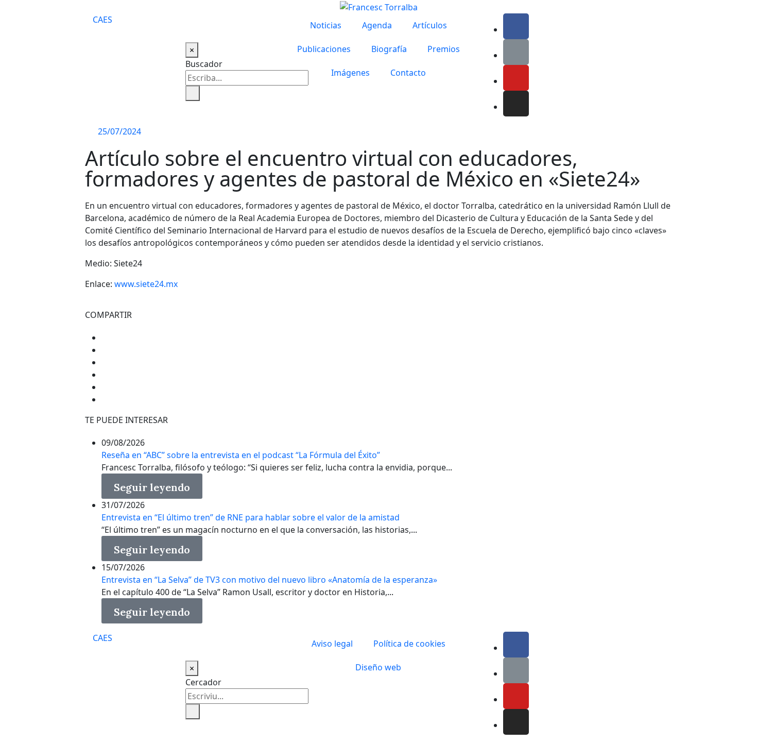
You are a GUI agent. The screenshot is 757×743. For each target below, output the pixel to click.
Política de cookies (409, 643)
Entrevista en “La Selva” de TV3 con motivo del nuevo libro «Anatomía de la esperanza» (269, 579)
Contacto (408, 72)
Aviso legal (332, 643)
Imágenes (350, 72)
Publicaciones (324, 49)
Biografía (389, 49)
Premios (443, 49)
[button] (151, 486)
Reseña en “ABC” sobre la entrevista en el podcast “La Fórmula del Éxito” (240, 455)
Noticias (325, 25)
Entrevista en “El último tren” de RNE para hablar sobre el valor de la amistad (250, 517)
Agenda (377, 25)
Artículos (429, 25)
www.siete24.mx (146, 284)
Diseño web (378, 667)
